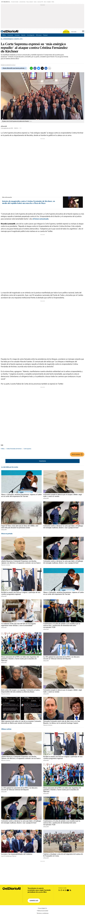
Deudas (35, 1)
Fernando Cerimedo (14, 1)
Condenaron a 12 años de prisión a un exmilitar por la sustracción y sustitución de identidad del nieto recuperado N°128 (61, 625)
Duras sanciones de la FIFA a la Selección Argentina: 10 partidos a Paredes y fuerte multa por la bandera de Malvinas (20, 658)
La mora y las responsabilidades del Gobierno (16, 854)
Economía (10, 35)
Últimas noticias (6, 729)
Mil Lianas (39, 35)
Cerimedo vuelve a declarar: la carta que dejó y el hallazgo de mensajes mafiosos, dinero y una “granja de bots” (63, 527)
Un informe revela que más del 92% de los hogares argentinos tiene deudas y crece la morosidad (18, 624)
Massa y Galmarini (29, 1)
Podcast (45, 35)
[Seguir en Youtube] (68, 890)
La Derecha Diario (22, 1)
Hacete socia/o (66, 31)
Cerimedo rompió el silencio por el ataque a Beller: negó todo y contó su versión (62, 495)
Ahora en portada (6, 533)
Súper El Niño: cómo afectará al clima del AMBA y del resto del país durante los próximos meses (19, 527)
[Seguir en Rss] (70, 890)
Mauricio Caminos (5, 565)
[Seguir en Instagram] (65, 890)
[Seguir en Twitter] (59, 890)
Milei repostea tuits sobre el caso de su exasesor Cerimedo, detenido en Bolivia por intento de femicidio (21, 722)
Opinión (23, 35)
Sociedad (17, 35)
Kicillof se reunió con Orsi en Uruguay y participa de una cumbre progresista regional (20, 593)
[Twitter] (42, 68)
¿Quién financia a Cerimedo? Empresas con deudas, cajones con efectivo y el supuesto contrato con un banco (21, 562)
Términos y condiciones (42, 913)
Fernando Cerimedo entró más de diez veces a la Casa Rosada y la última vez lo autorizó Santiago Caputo (61, 722)
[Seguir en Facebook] (61, 890)
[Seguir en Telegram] (63, 890)
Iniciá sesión (73, 31)
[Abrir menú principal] (83, 31)
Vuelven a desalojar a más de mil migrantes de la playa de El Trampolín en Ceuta (63, 855)
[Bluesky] (38, 68)
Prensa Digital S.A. (42, 908)
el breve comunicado (41, 219)
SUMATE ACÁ (34, 900)
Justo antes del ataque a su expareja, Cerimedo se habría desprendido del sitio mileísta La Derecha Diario (20, 691)
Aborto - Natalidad (47, 1)
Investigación (30, 35)
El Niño (53, 1)
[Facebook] (34, 68)
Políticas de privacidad (42, 910)
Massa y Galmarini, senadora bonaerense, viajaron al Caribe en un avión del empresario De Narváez (21, 495)
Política (4, 35)
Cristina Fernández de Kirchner (14, 448)
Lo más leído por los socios (9, 467)
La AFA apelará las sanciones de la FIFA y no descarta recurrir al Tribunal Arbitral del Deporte (61, 658)
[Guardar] (49, 68)
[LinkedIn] (45, 68)
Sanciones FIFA (40, 1)
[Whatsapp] (31, 68)
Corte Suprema (27, 448)
